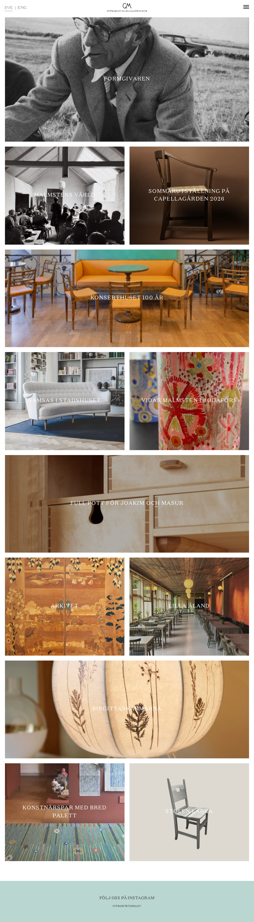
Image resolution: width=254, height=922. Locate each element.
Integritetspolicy (127, 906)
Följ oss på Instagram (127, 897)
